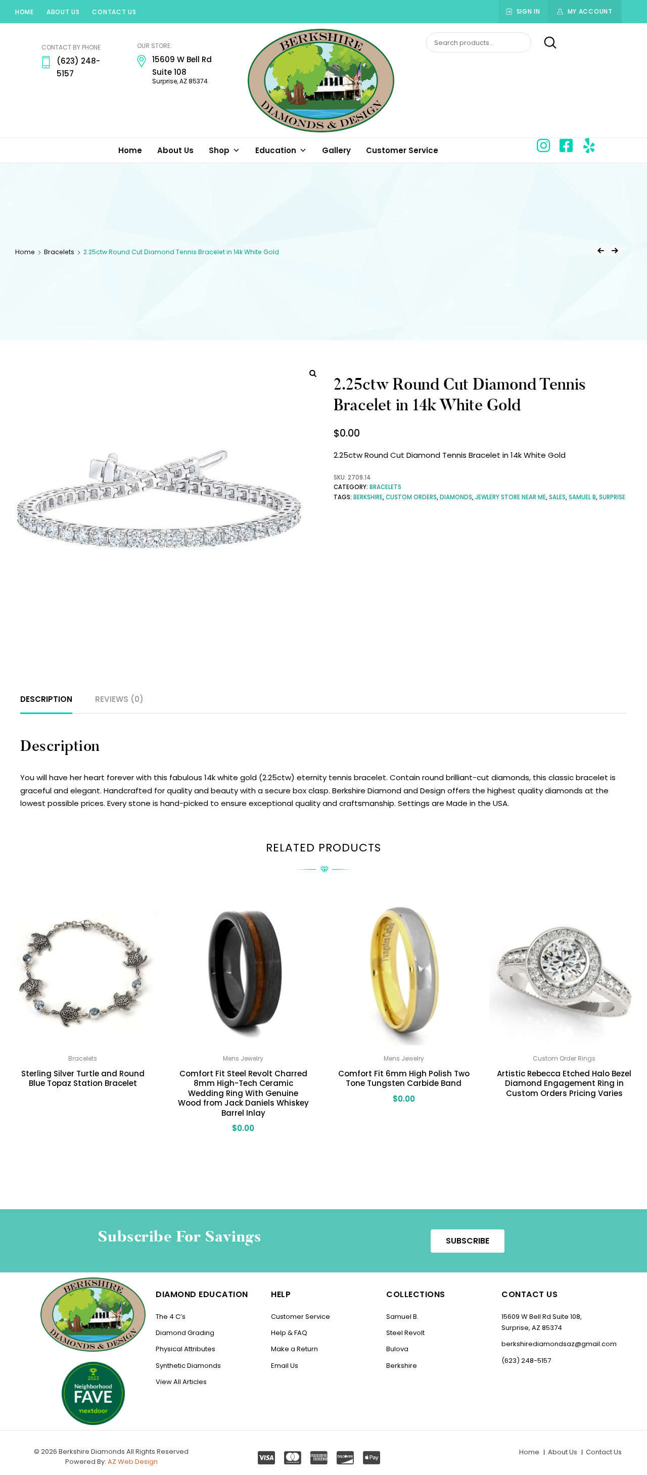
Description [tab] (46, 699)
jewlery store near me (510, 497)
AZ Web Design (133, 1461)
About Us (63, 12)
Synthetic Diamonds (188, 1365)
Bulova (397, 1349)
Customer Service (402, 150)
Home (24, 12)
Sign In (528, 11)
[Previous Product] (600, 251)
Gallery (336, 150)
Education (275, 150)
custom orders (411, 497)
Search (544, 43)
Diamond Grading (185, 1333)
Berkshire (401, 1365)
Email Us (284, 1365)
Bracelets (59, 252)
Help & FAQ (289, 1333)
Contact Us (114, 12)
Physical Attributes (185, 1349)
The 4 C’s (171, 1316)
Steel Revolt (405, 1333)
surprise (612, 497)
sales (557, 497)
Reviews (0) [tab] (119, 699)
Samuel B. (402, 1316)
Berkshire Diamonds (92, 1451)
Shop (219, 150)
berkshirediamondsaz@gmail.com (559, 1344)
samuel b (582, 497)
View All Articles (181, 1382)
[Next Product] (615, 251)
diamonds (456, 497)
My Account (590, 11)
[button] (467, 1241)
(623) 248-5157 (526, 1360)
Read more (83, 1106)
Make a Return (294, 1349)
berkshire (368, 497)
